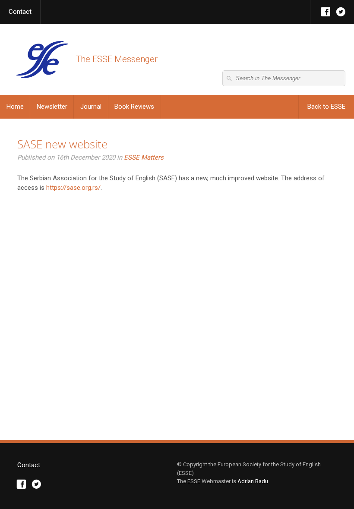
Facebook (325, 11)
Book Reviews (134, 106)
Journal (90, 106)
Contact (20, 12)
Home (15, 106)
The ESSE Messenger (42, 59)
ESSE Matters (144, 157)
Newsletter (52, 106)
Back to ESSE (326, 106)
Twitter (340, 11)
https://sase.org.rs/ (73, 188)
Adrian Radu (252, 481)
